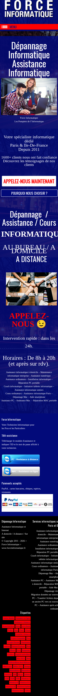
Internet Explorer (18, 646)
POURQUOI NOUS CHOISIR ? (29, 193)
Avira (18, 626)
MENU (13, 26)
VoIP (12, 678)
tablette (27, 674)
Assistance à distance (22, 622)
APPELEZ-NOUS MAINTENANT (29, 181)
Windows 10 (10, 686)
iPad (28, 646)
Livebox (11, 654)
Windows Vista (17, 690)
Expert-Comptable (18, 638)
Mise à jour (7, 666)
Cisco (21, 630)
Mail (28, 658)
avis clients (26, 626)
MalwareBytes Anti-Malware (19, 662)
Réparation (26, 670)
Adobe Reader (8, 618)
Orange (27, 666)
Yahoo (27, 690)
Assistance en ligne (23, 618)
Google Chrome (13, 642)
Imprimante (25, 642)
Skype (20, 674)
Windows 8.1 (25, 682)
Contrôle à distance (23, 634)
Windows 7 (26, 678)
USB (7, 678)
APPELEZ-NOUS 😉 (29, 319)
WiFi (18, 678)
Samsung (8, 674)
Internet (7, 646)
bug (16, 630)
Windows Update (23, 686)
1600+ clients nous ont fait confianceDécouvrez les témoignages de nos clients (29, 161)
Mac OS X (21, 658)
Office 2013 (18, 666)
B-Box (10, 630)
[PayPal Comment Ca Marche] (27, 511)
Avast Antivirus (8, 626)
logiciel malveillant (23, 654)
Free (28, 638)
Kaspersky (26, 650)
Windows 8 (14, 682)
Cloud (27, 630)
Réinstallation (15, 670)
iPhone (12, 650)
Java (18, 650)
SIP (15, 674)
